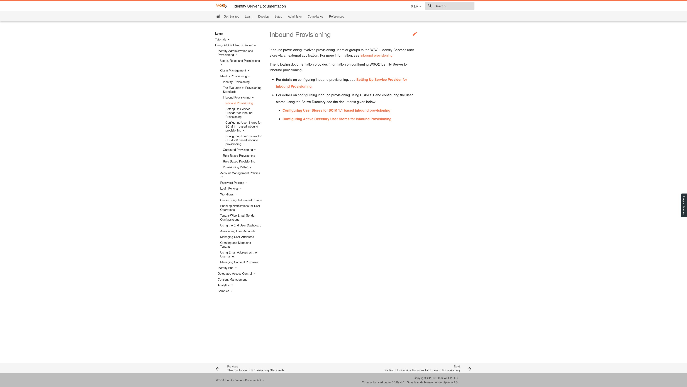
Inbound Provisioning (237, 97)
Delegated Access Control (235, 274)
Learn (248, 16)
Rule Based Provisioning (239, 161)
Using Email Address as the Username (238, 254)
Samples (224, 291)
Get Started (231, 16)
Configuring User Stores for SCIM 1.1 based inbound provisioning (243, 126)
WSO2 (448, 378)
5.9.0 (414, 6)
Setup (278, 16)
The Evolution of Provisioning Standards (242, 90)
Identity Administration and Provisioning (235, 53)
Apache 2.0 (450, 382)
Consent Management (232, 279)
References (336, 16)
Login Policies (229, 188)
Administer (295, 16)
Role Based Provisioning (239, 156)
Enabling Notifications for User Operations (240, 208)
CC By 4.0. (398, 382)
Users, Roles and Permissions (240, 61)
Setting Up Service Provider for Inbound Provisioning (238, 113)
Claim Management (233, 70)
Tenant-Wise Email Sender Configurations (237, 217)
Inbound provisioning (376, 55)
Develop (263, 16)
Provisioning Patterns (237, 167)
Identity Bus (226, 268)
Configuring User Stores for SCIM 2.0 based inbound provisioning (243, 140)
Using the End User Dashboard (240, 225)
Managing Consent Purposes (239, 262)
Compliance (315, 16)
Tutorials (221, 39)
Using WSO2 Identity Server (234, 45)
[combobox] (449, 6)
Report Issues (684, 205)
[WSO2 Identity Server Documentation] (221, 6)
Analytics (224, 285)
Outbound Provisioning (238, 150)
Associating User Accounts (237, 231)
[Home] (218, 16)
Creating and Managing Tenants (235, 245)
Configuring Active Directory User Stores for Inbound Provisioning (336, 118)
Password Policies (232, 183)
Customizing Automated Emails (241, 200)
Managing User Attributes (237, 237)
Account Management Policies (240, 173)
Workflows (227, 194)
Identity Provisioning (234, 76)
